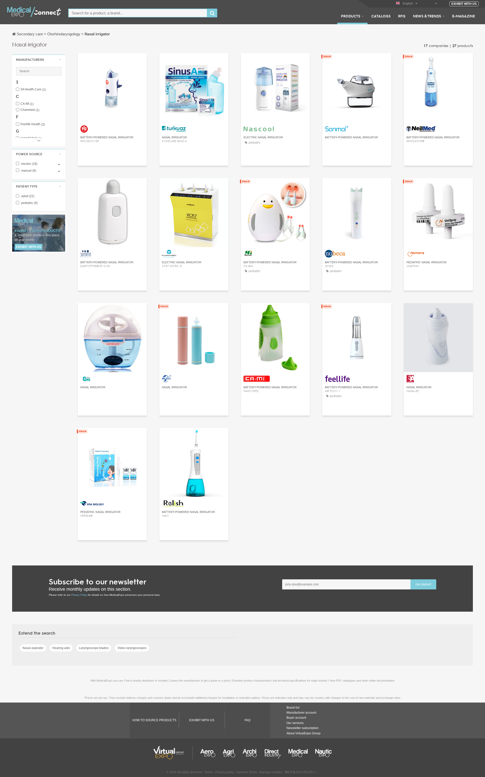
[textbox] (137, 13)
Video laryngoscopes (132, 648)
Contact (112, 61)
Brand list (292, 707)
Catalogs (381, 16)
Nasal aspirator (32, 648)
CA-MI (27, 104)
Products (350, 16)
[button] (38, 59)
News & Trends (427, 16)
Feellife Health (32, 124)
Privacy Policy (79, 594)
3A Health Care (33, 89)
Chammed (29, 110)
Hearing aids (61, 648)
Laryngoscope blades (94, 648)
